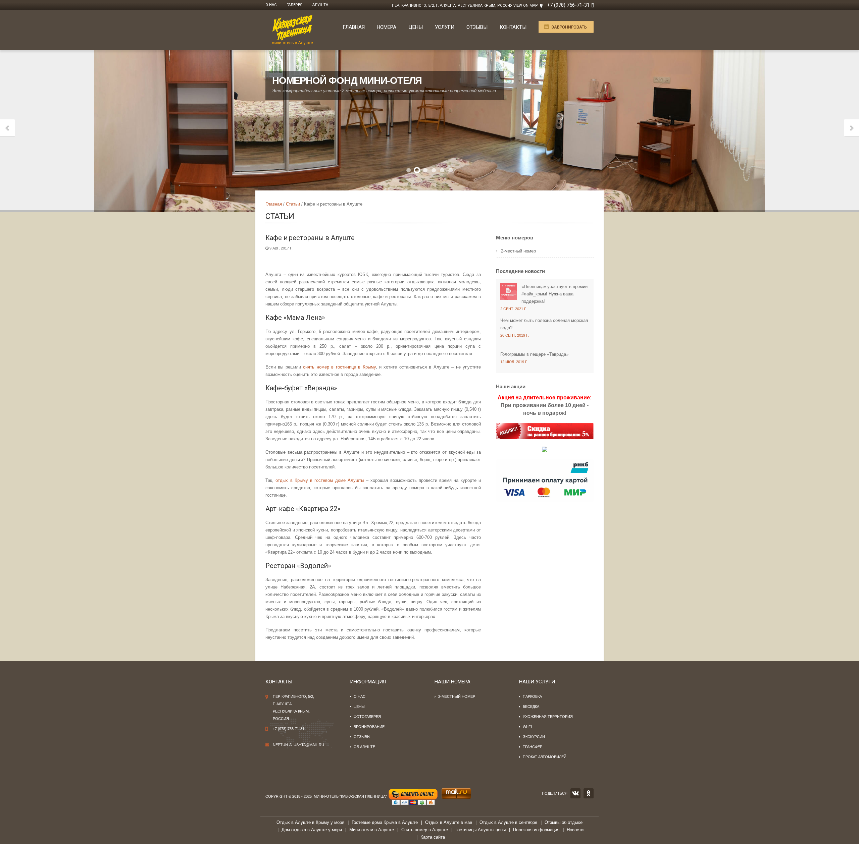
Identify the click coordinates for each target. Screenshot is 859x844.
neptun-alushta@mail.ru (298, 745)
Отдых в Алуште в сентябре (508, 822)
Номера (386, 27)
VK (575, 793)
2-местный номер (518, 251)
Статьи (293, 204)
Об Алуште (364, 747)
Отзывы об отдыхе (564, 822)
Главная (354, 27)
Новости (575, 829)
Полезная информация (536, 829)
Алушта (320, 5)
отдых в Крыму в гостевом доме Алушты (319, 480)
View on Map (525, 5)
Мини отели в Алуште (371, 829)
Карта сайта (432, 837)
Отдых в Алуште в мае (448, 822)
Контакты (513, 27)
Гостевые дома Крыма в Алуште (385, 822)
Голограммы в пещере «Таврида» (534, 354)
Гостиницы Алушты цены (480, 829)
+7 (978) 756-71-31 (568, 5)
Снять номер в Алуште (424, 829)
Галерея (294, 5)
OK (589, 793)
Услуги (444, 27)
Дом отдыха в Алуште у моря (312, 829)
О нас (270, 5)
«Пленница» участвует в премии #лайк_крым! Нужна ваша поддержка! (554, 294)
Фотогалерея (367, 717)
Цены (415, 27)
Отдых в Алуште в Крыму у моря (310, 822)
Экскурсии (534, 737)
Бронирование (369, 727)
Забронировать (569, 27)
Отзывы (477, 27)
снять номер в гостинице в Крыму (339, 367)
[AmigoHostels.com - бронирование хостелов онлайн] (544, 448)
